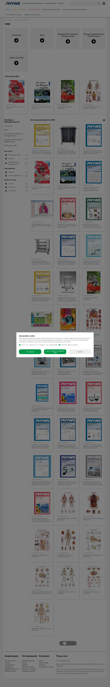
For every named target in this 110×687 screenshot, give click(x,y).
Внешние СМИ (53, 345)
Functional (64, 345)
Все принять (30, 352)
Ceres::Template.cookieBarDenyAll (55, 351)
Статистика (32, 345)
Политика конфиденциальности (56, 342)
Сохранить (80, 352)
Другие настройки (73, 345)
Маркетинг (42, 345)
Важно (23, 345)
